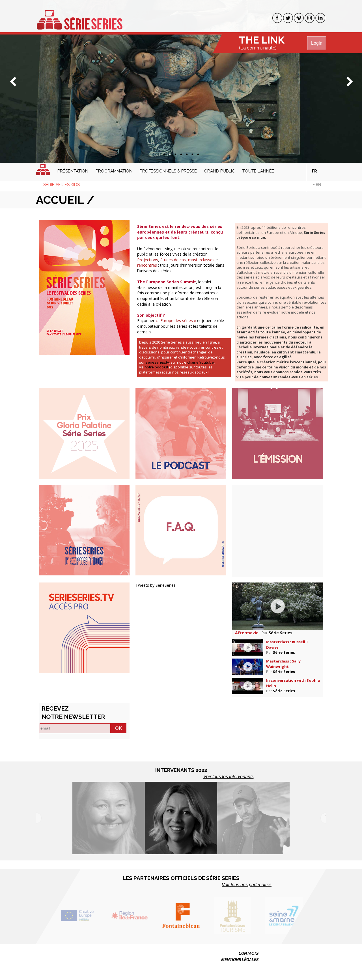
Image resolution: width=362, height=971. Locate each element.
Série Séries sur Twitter (288, 18)
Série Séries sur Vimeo (299, 18)
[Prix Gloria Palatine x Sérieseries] (84, 433)
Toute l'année (258, 171)
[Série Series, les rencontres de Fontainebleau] (79, 16)
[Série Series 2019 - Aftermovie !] (277, 606)
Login (316, 43)
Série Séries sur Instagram (309, 18)
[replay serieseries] (84, 627)
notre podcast (156, 367)
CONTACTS (248, 953)
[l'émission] (277, 433)
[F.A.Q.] (180, 529)
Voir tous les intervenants (228, 776)
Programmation (114, 171)
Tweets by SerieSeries (155, 585)
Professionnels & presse (168, 171)
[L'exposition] (84, 529)
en (318, 184)
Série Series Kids (61, 184)
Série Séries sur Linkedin (320, 18)
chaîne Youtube (200, 362)
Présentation (72, 171)
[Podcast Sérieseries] (180, 433)
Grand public (219, 171)
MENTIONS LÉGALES (239, 959)
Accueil (43, 169)
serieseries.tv (157, 362)
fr (314, 171)
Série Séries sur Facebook (277, 18)
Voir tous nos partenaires (247, 884)
